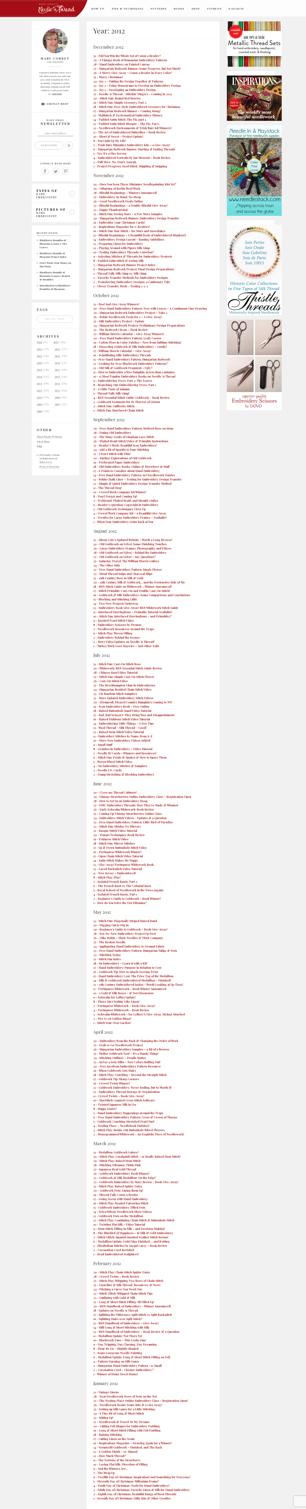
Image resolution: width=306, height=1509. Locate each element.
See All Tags (55, 319)
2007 (57, 404)
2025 (56, 342)
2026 (39, 342)
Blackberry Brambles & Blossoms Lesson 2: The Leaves (53, 244)
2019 (57, 363)
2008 (39, 404)
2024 (39, 349)
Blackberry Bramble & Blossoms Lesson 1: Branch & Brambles (55, 276)
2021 (57, 356)
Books (179, 8)
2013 (57, 383)
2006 (39, 411)
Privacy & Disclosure (49, 466)
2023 (57, 349)
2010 (39, 397)
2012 (39, 390)
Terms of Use (45, 461)
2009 (57, 397)
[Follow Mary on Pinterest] (65, 171)
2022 (39, 356)
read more (57, 93)
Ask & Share (43, 441)
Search (237, 8)
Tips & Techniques (128, 8)
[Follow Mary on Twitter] (55, 171)
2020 (39, 363)
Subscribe (49, 145)
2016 (39, 377)
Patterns (159, 8)
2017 (57, 370)
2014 (39, 383)
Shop (196, 8)
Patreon (214, 8)
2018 (39, 370)
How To (97, 8)
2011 (57, 390)
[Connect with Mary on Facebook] (45, 171)
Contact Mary (58, 104)
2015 (57, 377)
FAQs (39, 446)
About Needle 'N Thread (49, 436)
